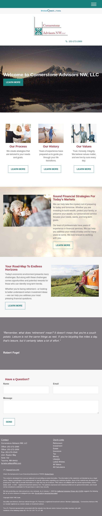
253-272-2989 (75, 41)
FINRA (73, 501)
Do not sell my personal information (46, 493)
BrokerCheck (49, 474)
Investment (57, 445)
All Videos (57, 464)
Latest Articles (59, 461)
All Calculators (59, 467)
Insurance (57, 451)
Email (56, 383)
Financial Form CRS (12, 470)
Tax (54, 453)
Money (56, 456)
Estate (55, 448)
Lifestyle (56, 459)
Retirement (57, 443)
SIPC (77, 501)
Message (7, 398)
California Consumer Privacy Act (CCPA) (70, 491)
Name (6, 383)
